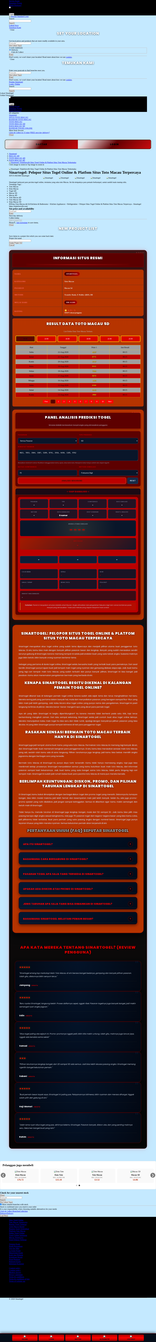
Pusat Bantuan (14, 1259)
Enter (11, 213)
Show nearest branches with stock (15, 1204)
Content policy (14, 1268)
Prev (46, 401)
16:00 (67, 339)
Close (11, 135)
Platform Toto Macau (17, 1231)
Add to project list (15, 220)
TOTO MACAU (15, 122)
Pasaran (22, 435)
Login (51, 1339)
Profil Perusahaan (16, 1246)
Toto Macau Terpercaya (18, 1222)
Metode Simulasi (87, 467)
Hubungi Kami (15, 1262)
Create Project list (15, 243)
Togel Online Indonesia (18, 1235)
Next (110, 401)
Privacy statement (16, 1275)
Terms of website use (17, 1281)
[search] (20, 21)
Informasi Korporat (16, 1264)
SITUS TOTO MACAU (18, 117)
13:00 (46, 339)
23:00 (131, 339)
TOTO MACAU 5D (17, 124)
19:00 (88, 339)
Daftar (78, 1339)
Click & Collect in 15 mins (19, 133)
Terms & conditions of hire (19, 1279)
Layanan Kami (14, 1251)
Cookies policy (15, 1270)
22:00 (110, 339)
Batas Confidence (27, 467)
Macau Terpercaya (16, 1238)
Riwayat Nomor (26, 447)
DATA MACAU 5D (17, 126)
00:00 (25, 339)
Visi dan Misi (14, 1248)
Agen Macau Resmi (16, 1227)
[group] (1, 1204)
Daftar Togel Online (16, 1233)
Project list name (15, 238)
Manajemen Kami (16, 1253)
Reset (133, 481)
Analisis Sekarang (72, 481)
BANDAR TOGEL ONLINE (20, 128)
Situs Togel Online (16, 1220)
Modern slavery (15, 1272)
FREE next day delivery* (40, 133)
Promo (25, 1339)
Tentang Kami (14, 1244)
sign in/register (22, 223)
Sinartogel (13, 115)
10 (103, 401)
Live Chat (131, 1339)
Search (11, 19)
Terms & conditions (16, 1277)
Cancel (11, 245)
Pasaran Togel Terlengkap (19, 1229)
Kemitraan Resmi (15, 1257)
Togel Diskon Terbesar (18, 1240)
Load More (4, 1216)
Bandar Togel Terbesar (18, 1224)
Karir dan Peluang (16, 1255)
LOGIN (114, 144)
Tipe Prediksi (85, 435)
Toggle (11, 14)
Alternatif (105, 1339)
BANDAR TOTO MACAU (20, 119)
